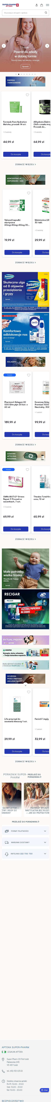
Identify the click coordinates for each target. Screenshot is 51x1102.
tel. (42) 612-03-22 (15, 1071)
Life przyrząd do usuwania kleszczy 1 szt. (15, 720)
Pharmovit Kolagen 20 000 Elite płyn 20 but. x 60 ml (16, 404)
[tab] (15, 74)
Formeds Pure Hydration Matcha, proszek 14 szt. (15, 123)
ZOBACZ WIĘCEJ (25, 164)
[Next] (47, 46)
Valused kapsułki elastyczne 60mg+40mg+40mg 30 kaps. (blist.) (16, 224)
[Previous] (4, 46)
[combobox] (25, 13)
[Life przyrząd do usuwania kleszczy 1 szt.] (17, 704)
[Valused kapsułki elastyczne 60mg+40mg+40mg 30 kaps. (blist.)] (17, 205)
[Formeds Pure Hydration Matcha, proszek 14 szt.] (15, 107)
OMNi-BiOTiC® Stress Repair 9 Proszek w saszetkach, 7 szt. (13, 499)
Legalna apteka (15, 1052)
